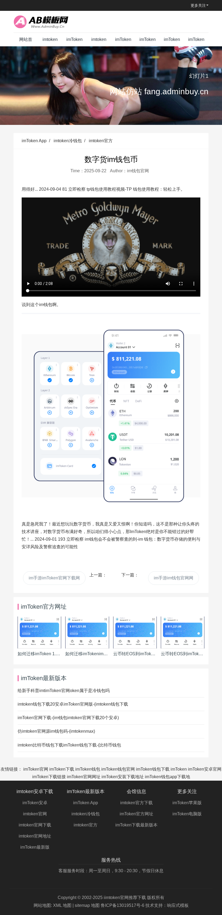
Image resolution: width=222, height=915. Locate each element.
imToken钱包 (87, 769)
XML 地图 (62, 905)
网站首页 (25, 41)
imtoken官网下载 (35, 825)
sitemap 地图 (87, 905)
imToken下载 (61, 769)
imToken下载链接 (49, 776)
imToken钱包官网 (118, 769)
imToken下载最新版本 (147, 41)
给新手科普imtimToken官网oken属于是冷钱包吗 (64, 690)
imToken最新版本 (74, 41)
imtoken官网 (35, 814)
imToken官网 (35, 769)
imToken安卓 (34, 802)
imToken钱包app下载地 (167, 776)
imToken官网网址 (83, 776)
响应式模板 (178, 905)
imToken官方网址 (123, 41)
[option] (111, 85)
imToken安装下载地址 (123, 776)
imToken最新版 (35, 847)
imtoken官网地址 (35, 836)
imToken (179, 769)
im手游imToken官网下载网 (54, 578)
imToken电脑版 (196, 41)
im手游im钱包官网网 (173, 578)
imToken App (34, 140)
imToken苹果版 (172, 41)
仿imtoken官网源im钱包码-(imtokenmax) (56, 731)
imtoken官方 (101, 140)
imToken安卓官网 (204, 769)
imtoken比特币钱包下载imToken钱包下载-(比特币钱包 (69, 745)
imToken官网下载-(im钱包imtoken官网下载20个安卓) (68, 717)
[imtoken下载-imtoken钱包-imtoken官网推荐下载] (47, 22)
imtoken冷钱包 (68, 140)
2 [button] (114, 116)
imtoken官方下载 (98, 41)
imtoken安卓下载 (50, 41)
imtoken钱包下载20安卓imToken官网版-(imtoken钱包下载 (73, 704)
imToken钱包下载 (152, 769)
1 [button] (107, 116)
